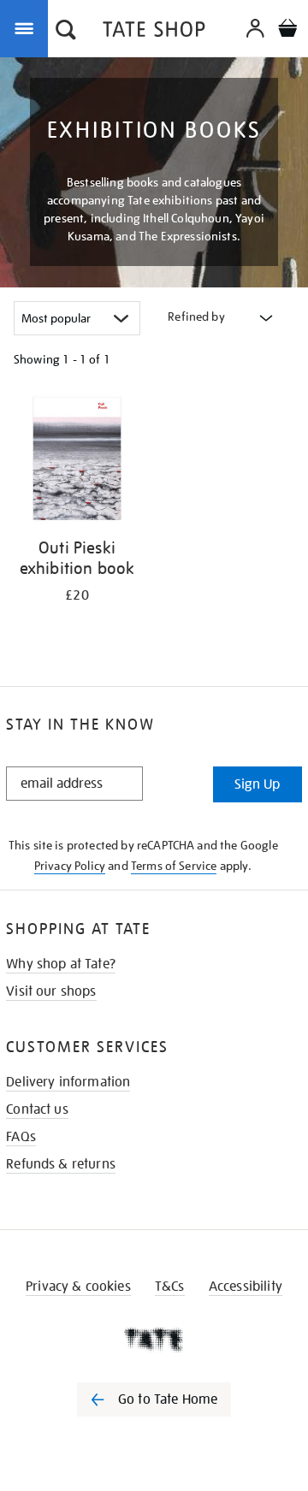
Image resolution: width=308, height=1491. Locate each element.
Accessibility (245, 1286)
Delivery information (68, 1082)
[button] (66, 32)
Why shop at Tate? (61, 964)
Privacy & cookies (78, 1286)
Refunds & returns (61, 1164)
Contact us (37, 1109)
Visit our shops (51, 991)
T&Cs (170, 1286)
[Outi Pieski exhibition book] (77, 461)
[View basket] (287, 30)
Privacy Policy (69, 865)
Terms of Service (174, 865)
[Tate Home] (154, 1339)
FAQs (21, 1136)
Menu (27, 27)
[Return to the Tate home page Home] (154, 32)
